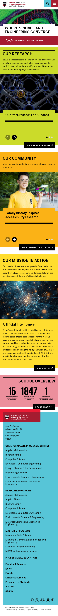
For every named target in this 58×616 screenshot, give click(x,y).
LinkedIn (53, 600)
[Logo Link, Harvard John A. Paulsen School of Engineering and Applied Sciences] (14, 4)
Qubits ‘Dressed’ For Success (27, 114)
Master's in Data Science (18, 535)
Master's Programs (17, 531)
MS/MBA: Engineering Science (21, 551)
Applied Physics (13, 499)
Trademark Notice (10, 610)
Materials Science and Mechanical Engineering (22, 482)
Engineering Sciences (16, 472)
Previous (7, 137)
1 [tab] (47, 137)
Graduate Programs (18, 490)
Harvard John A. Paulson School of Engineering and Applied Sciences (21, 417)
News (8, 568)
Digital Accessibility (32, 610)
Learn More (43, 367)
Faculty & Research (16, 564)
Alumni (9, 591)
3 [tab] (52, 137)
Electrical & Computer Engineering (23, 463)
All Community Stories (36, 247)
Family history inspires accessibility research (22, 214)
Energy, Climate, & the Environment (23, 468)
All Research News (38, 145)
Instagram (42, 600)
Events (9, 573)
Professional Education (21, 557)
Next (14, 137)
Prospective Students (17, 582)
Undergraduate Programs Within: (27, 446)
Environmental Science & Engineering (24, 477)
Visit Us (9, 586)
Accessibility (21, 610)
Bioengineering (13, 454)
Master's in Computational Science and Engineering (25, 540)
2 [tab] (49, 137)
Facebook (32, 600)
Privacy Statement (45, 610)
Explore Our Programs (29, 40)
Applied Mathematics (16, 450)
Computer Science (15, 459)
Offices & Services (15, 577)
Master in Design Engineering (20, 546)
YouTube (48, 600)
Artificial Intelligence (19, 324)
